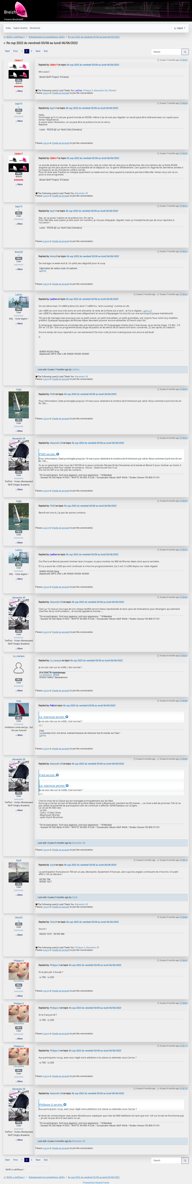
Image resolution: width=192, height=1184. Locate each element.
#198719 (183, 1046)
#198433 (183, 251)
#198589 (183, 759)
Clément (112, 90)
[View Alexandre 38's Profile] (19, 455)
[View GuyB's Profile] (19, 872)
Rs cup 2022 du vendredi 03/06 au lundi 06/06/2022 (93, 64)
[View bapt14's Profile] (18, 106)
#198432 (183, 206)
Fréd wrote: (47, 775)
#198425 (183, 60)
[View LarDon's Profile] (19, 302)
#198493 (183, 438)
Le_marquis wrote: (52, 717)
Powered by (89, 1182)
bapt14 (18, 103)
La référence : (49, 675)
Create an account (60, 93)
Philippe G (88, 90)
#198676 (183, 860)
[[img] (147, 310)
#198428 (183, 103)
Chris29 (18, 917)
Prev (15, 51)
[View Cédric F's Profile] (19, 70)
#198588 (183, 701)
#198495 (183, 550)
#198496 (183, 597)
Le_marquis (19, 656)
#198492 (183, 389)
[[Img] (42, 270)
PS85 (19, 389)
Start (7, 51)
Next (38, 51)
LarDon (78, 90)
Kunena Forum (102, 1182)
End (46, 51)
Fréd (18, 701)
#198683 (183, 960)
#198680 (183, 917)
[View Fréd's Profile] (19, 709)
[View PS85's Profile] (19, 404)
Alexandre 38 (100, 90)
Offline (18, 80)
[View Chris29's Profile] (18, 920)
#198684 (183, 1003)
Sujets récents (20, 28)
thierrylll (19, 252)
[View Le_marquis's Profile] (19, 667)
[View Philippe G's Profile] (19, 971)
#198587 (183, 656)
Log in (46, 93)
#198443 (183, 294)
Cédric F (19, 60)
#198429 (183, 153)
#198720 (183, 1088)
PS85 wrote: (47, 454)
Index (8, 28)
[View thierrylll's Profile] (18, 255)
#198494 (183, 501)
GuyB (18, 860)
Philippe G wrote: (51, 1105)
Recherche (35, 28)
